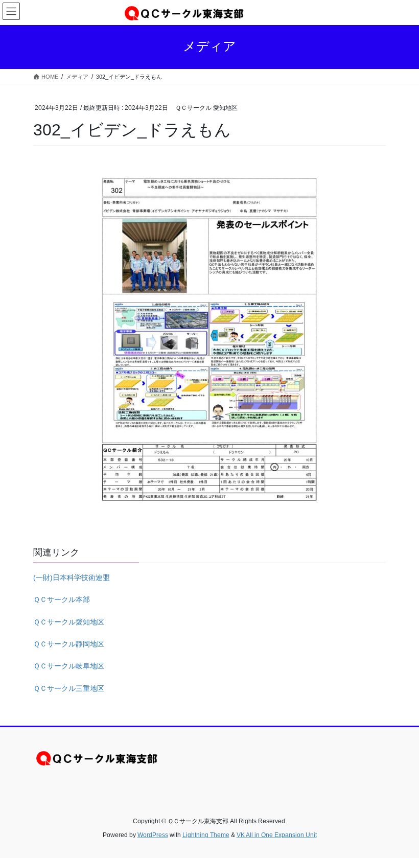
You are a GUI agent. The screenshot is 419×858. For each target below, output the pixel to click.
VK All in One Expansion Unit (277, 835)
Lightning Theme (205, 835)
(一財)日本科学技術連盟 (71, 577)
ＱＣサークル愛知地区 (68, 622)
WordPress (152, 835)
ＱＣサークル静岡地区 (68, 644)
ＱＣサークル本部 (61, 599)
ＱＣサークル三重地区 (68, 688)
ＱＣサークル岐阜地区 (68, 666)
